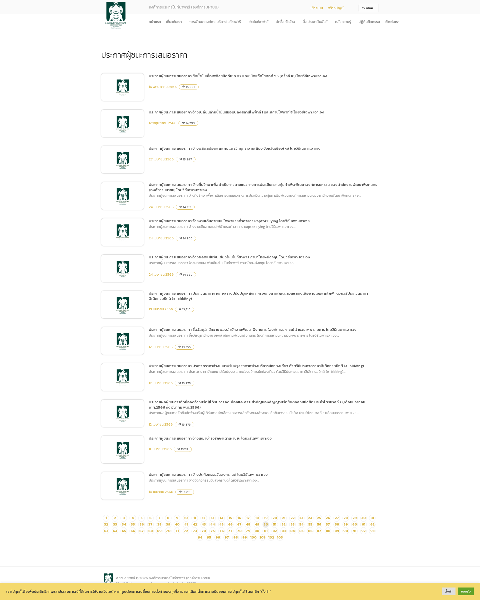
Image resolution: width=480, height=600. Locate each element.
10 (186, 518)
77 (230, 531)
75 (212, 531)
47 (239, 524)
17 (248, 518)
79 (248, 531)
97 (226, 537)
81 (266, 531)
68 (150, 531)
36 (142, 524)
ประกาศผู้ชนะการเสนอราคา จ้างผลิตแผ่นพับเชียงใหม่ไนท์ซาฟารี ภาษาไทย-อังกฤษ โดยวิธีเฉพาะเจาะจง (229, 257)
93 (372, 531)
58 (337, 524)
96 (218, 537)
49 (257, 524)
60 (354, 524)
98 (235, 537)
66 (132, 531)
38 (159, 524)
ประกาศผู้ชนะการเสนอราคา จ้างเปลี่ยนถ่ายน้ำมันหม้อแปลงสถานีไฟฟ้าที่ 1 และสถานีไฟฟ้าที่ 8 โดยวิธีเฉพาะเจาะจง (236, 112)
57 (328, 524)
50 (266, 524)
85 (301, 531)
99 (244, 537)
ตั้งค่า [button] (448, 591)
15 (230, 518)
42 (195, 524)
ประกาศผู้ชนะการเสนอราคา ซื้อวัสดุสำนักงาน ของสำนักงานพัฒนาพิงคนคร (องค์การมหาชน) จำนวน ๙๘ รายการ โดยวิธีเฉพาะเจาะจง (252, 329)
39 (168, 524)
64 (115, 531)
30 (363, 518)
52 (284, 524)
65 (124, 531)
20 (274, 518)
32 (106, 524)
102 (271, 537)
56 (319, 524)
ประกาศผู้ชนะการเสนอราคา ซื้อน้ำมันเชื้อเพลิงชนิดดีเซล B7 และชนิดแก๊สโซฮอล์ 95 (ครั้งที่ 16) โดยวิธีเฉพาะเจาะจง (238, 76)
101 (262, 537)
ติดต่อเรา (392, 21)
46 (230, 524)
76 (221, 531)
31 (372, 518)
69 (159, 531)
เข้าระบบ (316, 8)
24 (310, 518)
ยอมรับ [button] (466, 591)
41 (186, 524)
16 (239, 518)
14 (221, 518)
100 (253, 537)
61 (363, 524)
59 (346, 524)
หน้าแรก (155, 21)
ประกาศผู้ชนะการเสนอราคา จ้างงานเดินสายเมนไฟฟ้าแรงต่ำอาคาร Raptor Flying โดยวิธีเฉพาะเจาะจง (229, 221)
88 (328, 531)
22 (292, 518)
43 (204, 524)
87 (319, 531)
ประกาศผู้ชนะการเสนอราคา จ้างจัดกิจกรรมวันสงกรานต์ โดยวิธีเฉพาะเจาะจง (208, 474)
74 (204, 531)
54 (301, 524)
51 (274, 524)
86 (310, 531)
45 (221, 524)
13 (212, 518)
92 (363, 531)
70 (168, 531)
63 (106, 531)
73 (195, 531)
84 (292, 531)
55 (310, 524)
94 (200, 537)
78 (239, 531)
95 (209, 537)
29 (354, 518)
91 (354, 531)
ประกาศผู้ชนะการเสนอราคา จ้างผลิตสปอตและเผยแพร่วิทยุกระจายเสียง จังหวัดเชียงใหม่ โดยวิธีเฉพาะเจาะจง (234, 148)
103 (280, 537)
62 (372, 524)
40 (177, 524)
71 (177, 531)
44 (212, 524)
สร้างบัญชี (336, 8)
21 (283, 518)
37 (150, 524)
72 (186, 531)
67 (141, 531)
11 (195, 518)
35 (133, 524)
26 (328, 518)
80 (256, 531)
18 (257, 518)
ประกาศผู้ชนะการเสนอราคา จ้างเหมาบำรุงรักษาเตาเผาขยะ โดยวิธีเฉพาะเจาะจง (210, 438)
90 (345, 531)
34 (124, 524)
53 (292, 524)
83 (284, 531)
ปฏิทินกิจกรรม (369, 21)
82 (274, 531)
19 (266, 518)
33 (115, 524)
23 (301, 518)
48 (248, 524)
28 (346, 518)
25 (319, 518)
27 (337, 518)
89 (336, 531)
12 (203, 518)
